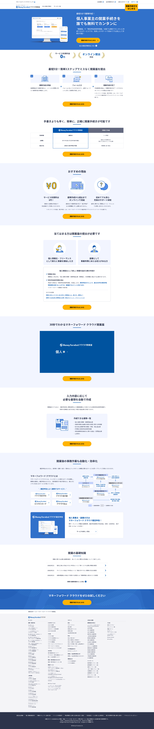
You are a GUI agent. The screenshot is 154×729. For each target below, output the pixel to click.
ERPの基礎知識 (91, 630)
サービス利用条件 (57, 715)
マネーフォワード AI (54, 689)
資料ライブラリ (110, 625)
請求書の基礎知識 (91, 638)
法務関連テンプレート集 (93, 671)
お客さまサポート (122, 2)
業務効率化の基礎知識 (92, 648)
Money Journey (110, 637)
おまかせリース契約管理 (53, 629)
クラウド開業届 (51, 642)
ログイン (133, 2)
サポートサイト (71, 625)
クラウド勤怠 (33, 681)
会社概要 (99, 2)
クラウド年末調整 (32, 691)
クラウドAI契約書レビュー (53, 638)
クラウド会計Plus (33, 628)
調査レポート (110, 629)
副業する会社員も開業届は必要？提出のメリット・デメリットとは (65, 298)
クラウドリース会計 (33, 632)
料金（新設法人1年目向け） (74, 640)
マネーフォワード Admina (53, 646)
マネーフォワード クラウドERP (55, 648)
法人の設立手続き (46, 6)
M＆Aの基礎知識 (91, 654)
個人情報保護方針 (30, 715)
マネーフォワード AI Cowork (55, 686)
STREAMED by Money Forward (54, 674)
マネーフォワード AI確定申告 (34, 638)
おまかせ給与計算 (52, 631)
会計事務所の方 (110, 2)
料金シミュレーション (72, 646)
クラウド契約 (51, 636)
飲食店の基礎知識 (91, 650)
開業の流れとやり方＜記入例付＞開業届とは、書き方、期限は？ (64, 295)
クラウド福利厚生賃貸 (33, 700)
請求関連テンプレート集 (93, 663)
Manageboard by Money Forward (55, 677)
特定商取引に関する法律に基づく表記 (74, 715)
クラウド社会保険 (32, 694)
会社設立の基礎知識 (92, 642)
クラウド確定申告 (35, 635)
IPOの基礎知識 (91, 644)
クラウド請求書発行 (35, 644)
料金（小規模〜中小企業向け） (74, 642)
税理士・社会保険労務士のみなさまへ (76, 656)
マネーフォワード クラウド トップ (24, 2)
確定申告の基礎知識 (92, 634)
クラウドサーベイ (33, 703)
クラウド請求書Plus (32, 647)
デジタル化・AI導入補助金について (55, 655)
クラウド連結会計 (32, 666)
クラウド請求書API (72, 661)
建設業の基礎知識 (91, 652)
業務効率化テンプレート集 (93, 677)
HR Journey (109, 639)
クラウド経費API (71, 663)
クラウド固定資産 (32, 660)
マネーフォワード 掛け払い (34, 672)
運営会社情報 (20, 715)
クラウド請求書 (35, 641)
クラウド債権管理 (33, 650)
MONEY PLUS (111, 634)
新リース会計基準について (53, 657)
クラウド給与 (31, 688)
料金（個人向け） (71, 638)
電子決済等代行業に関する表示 (114, 715)
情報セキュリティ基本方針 (44, 715)
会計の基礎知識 (91, 632)
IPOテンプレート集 (92, 675)
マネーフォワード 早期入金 (54, 670)
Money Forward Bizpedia (94, 625)
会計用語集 (90, 628)
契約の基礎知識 (91, 640)
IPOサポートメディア (72, 651)
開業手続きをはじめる (77, 104)
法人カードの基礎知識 (92, 646)
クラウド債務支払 (32, 656)
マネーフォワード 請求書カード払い (56, 667)
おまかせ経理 (51, 625)
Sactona (56, 680)
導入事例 (70, 627)
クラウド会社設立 (52, 640)
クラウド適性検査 (32, 706)
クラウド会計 (31, 625)
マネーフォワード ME (111, 631)
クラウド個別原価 (32, 663)
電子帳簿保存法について (53, 653)
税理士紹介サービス (72, 629)
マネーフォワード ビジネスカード (55, 644)
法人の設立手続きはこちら (87, 46)
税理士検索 (70, 631)
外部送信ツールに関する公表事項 (95, 715)
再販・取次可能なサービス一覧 (54, 662)
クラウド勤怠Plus (34, 684)
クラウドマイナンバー (33, 697)
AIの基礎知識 (90, 658)
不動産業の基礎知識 (92, 656)
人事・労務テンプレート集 (93, 669)
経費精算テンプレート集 (93, 665)
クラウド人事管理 (32, 678)
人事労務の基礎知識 (92, 636)
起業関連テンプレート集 (93, 673)
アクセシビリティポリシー (131, 715)
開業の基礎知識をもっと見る (75, 581)
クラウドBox (33, 669)
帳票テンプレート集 (92, 667)
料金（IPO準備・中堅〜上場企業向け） (76, 644)
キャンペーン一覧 (111, 627)
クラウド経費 (31, 653)
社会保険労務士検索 (72, 633)
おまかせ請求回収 (52, 627)
